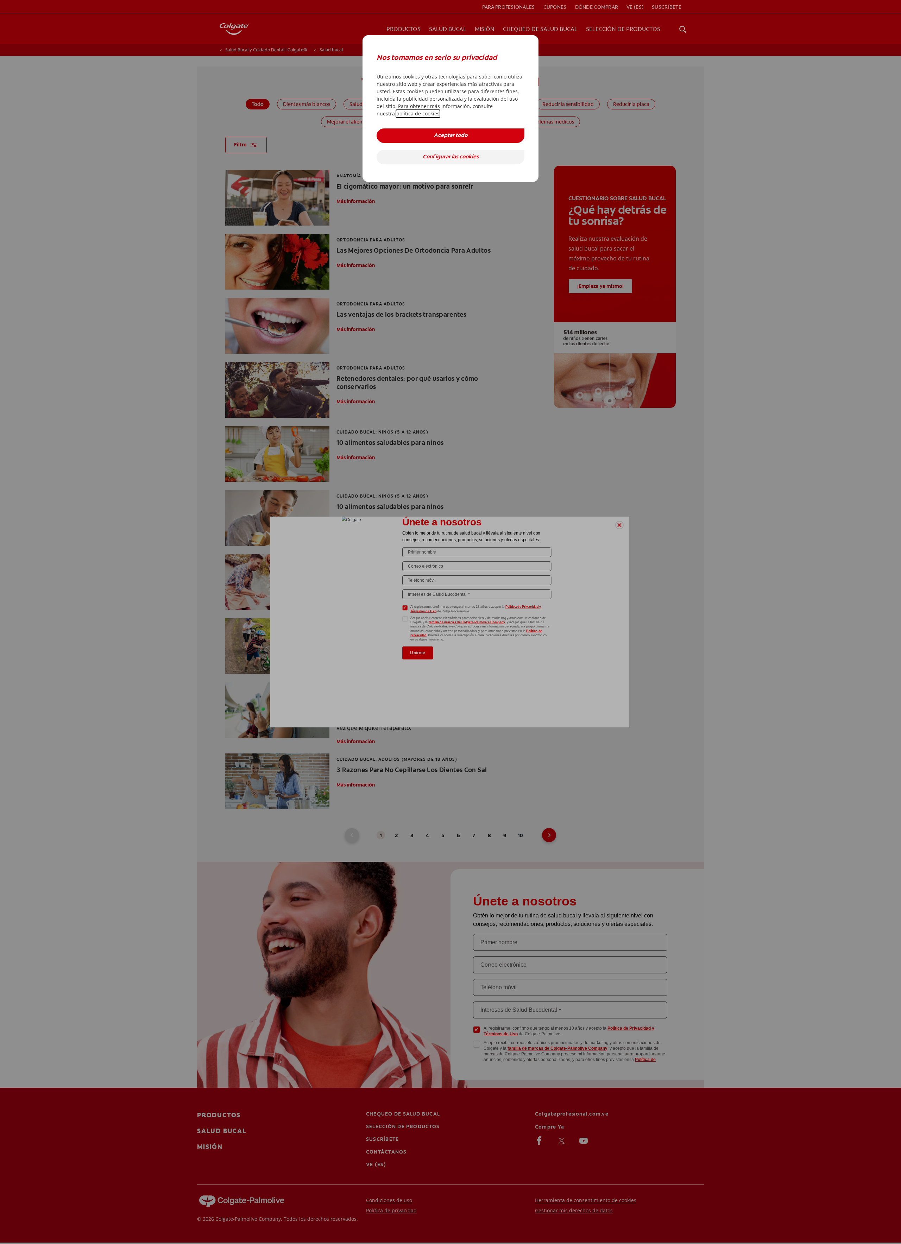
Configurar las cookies (451, 157)
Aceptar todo (450, 135)
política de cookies (418, 113)
